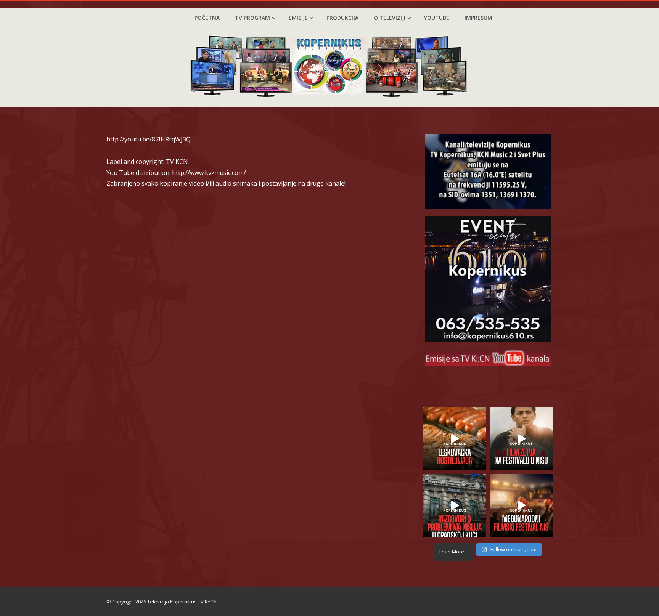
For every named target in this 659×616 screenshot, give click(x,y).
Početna (207, 17)
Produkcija (342, 17)
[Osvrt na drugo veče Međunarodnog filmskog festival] (521, 505)
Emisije (298, 17)
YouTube (436, 17)
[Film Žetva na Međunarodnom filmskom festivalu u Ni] (521, 438)
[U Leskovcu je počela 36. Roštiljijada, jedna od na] (454, 438)
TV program (252, 17)
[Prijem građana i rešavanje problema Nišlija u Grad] (454, 505)
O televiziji (389, 17)
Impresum (478, 17)
